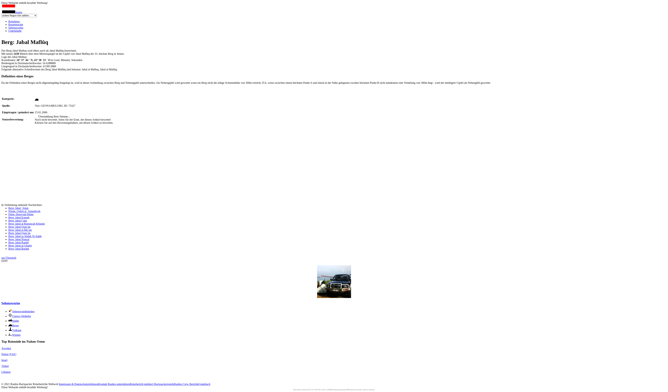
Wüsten (16, 334)
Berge (15, 325)
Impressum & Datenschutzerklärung (78, 384)
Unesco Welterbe (21, 316)
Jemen (18, 12)
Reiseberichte (15, 24)
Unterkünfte (15, 30)
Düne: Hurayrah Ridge (21, 214)
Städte (15, 320)
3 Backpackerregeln (163, 384)
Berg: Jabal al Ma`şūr (20, 229)
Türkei (5, 366)
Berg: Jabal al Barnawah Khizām (26, 223)
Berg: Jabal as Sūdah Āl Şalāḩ (25, 236)
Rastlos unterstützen (119, 384)
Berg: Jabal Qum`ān (19, 226)
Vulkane (16, 330)
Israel (4, 360)
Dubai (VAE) (8, 354)
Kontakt (103, 384)
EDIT (4, 260)
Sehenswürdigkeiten (23, 311)
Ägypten (6, 348)
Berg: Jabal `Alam (18, 208)
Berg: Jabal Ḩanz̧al (18, 239)
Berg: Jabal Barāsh (18, 248)
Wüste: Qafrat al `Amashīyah (24, 211)
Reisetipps (14, 21)
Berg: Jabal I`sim (17, 220)
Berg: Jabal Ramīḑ (18, 242)
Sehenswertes (15, 27)
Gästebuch (204, 384)
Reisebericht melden (141, 384)
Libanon (6, 371)
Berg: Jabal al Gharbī (20, 245)
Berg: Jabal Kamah (18, 217)
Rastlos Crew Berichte (186, 384)
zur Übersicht (8, 257)
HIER (348, 390)
